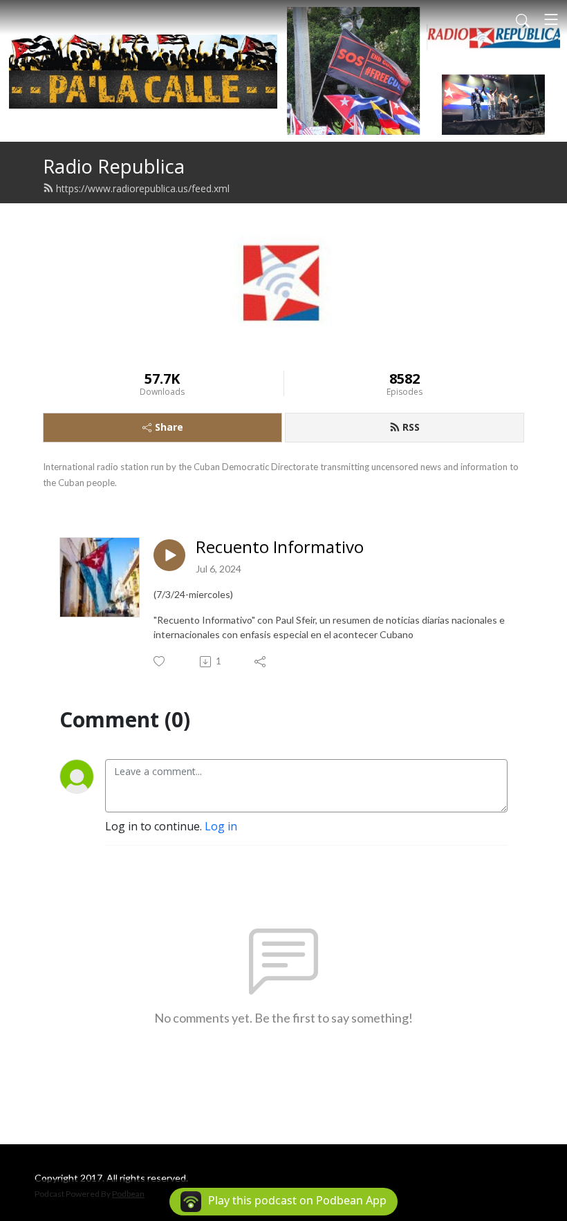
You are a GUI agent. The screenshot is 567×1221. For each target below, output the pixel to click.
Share (169, 427)
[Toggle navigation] (551, 19)
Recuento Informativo (280, 547)
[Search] (522, 19)
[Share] (261, 662)
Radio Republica (114, 166)
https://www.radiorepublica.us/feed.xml (143, 188)
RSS (411, 427)
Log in (221, 826)
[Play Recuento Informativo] (169, 555)
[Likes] (160, 661)
